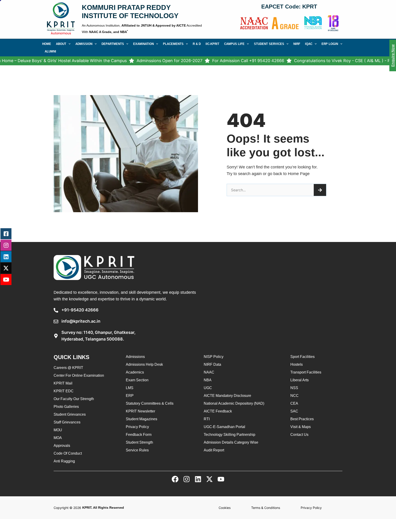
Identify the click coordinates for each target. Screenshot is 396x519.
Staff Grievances (67, 422)
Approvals (62, 446)
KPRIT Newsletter (140, 411)
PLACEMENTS (173, 44)
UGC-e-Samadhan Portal (224, 427)
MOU (58, 430)
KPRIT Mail (63, 383)
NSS (294, 388)
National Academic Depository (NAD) (234, 403)
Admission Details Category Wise (231, 442)
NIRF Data (212, 364)
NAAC (209, 372)
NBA (208, 380)
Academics (135, 372)
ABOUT (61, 44)
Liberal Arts (299, 380)
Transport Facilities (305, 372)
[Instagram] (186, 479)
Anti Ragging (64, 461)
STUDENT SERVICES (269, 44)
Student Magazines (141, 419)
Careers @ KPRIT (68, 368)
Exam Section (137, 380)
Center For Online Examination (79, 375)
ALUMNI (50, 51)
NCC (294, 396)
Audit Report (214, 450)
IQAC (308, 44)
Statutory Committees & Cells (149, 403)
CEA (294, 403)
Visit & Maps (300, 427)
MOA (58, 438)
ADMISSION (83, 44)
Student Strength (139, 442)
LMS (129, 388)
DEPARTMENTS (113, 44)
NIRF (296, 44)
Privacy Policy (137, 427)
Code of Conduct (68, 453)
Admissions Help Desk (144, 364)
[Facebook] (175, 479)
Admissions (135, 357)
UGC (208, 388)
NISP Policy (213, 357)
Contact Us (299, 435)
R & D (197, 44)
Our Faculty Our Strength (74, 399)
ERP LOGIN (330, 44)
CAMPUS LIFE (234, 44)
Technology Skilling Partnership (229, 435)
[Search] (320, 190)
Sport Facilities (302, 357)
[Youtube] (221, 479)
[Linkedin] (198, 479)
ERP (130, 396)
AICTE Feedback (218, 411)
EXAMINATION (143, 44)
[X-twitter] (209, 479)
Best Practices (302, 419)
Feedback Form (138, 435)
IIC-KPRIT (212, 44)
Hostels (296, 364)
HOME (46, 44)
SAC (294, 411)
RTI (207, 419)
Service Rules (137, 450)
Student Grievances (70, 414)
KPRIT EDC (64, 391)
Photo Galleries (66, 407)
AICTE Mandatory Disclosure (227, 396)
